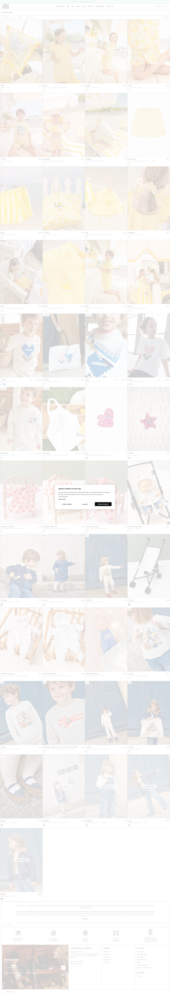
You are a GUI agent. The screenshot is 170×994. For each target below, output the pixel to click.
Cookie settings (67, 504)
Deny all (85, 504)
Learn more (62, 499)
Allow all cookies (103, 504)
